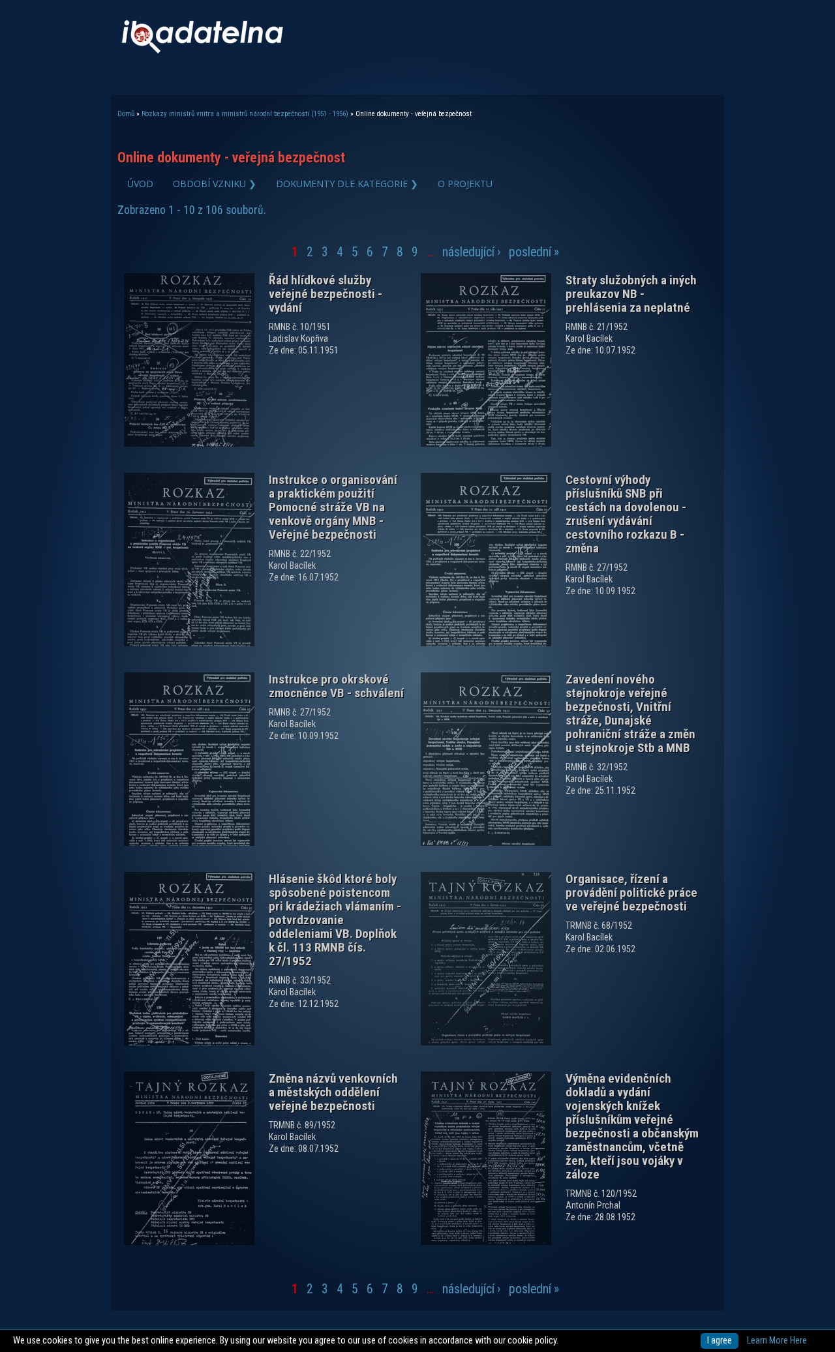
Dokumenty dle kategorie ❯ (347, 183)
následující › (471, 252)
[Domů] (202, 50)
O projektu (465, 183)
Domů (125, 114)
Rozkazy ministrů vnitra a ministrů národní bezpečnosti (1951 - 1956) (245, 114)
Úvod (140, 183)
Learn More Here (777, 1340)
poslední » (534, 252)
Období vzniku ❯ (214, 183)
